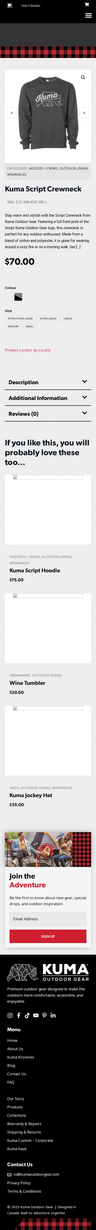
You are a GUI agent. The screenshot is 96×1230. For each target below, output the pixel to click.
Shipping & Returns (24, 1132)
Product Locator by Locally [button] (28, 350)
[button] (88, 15)
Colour (10, 288)
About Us (15, 1049)
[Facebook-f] (18, 1015)
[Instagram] (10, 1015)
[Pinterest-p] (44, 1015)
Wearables (16, 174)
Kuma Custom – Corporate (30, 1140)
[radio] (9, 297)
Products (15, 1107)
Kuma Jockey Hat (31, 795)
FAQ (10, 1082)
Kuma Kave (17, 1149)
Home (12, 1040)
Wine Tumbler (27, 682)
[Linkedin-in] (53, 1015)
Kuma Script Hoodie (35, 570)
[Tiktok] (27, 1015)
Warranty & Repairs (24, 1124)
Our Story (15, 1098)
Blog (11, 1065)
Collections (16, 1115)
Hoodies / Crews (43, 168)
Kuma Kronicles (20, 1057)
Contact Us (16, 1074)
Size (8, 311)
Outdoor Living (73, 168)
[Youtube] (36, 1015)
